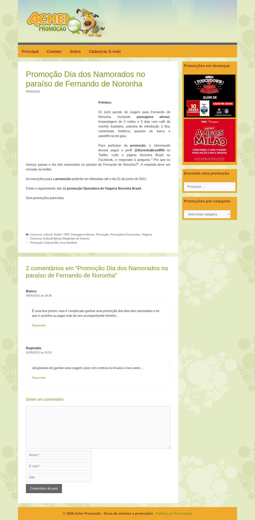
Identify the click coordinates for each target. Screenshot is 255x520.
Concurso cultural (41, 234)
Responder (39, 325)
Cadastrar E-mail (105, 51)
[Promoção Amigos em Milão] (209, 161)
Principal (30, 51)
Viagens (147, 234)
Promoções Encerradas (125, 234)
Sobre (75, 51)
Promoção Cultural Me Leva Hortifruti (53, 242)
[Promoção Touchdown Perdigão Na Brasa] (209, 116)
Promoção (102, 234)
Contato (54, 51)
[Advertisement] (63, 129)
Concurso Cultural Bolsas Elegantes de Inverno (60, 238)
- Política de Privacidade (173, 513)
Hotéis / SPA (61, 234)
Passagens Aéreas (82, 234)
